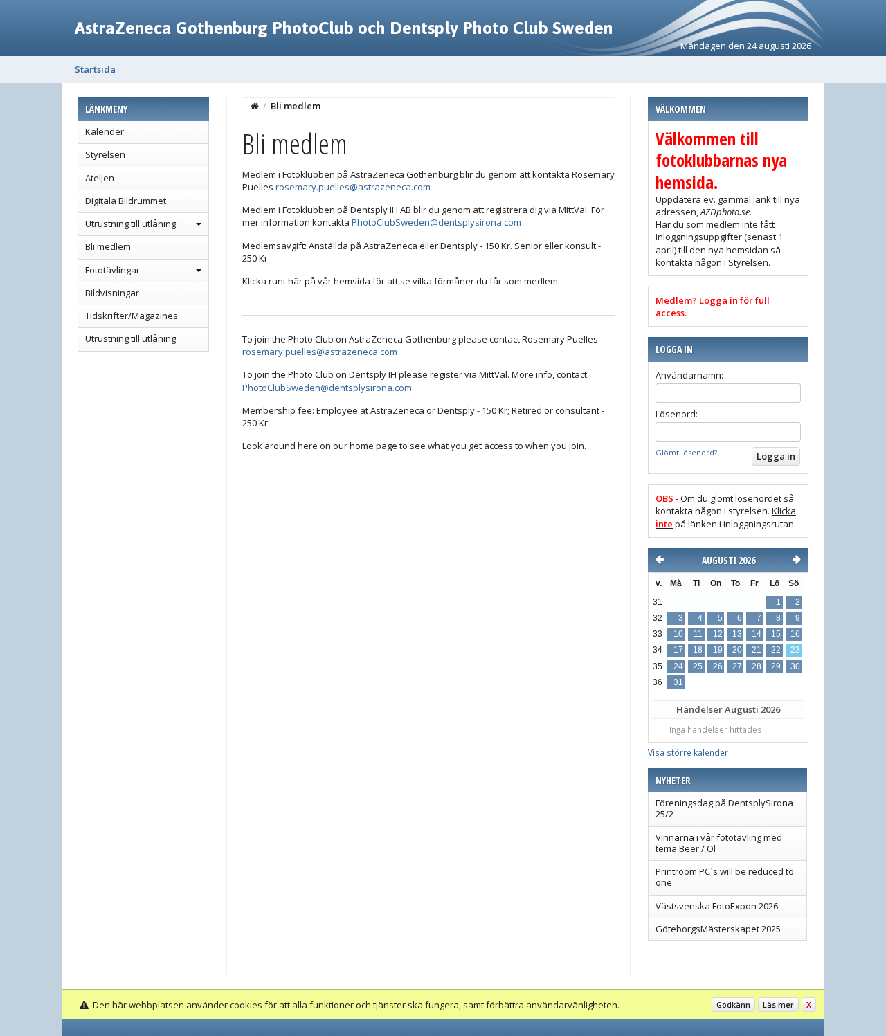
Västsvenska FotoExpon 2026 (717, 906)
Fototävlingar (112, 270)
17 (678, 650)
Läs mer (778, 1004)
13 (737, 634)
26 (718, 666)
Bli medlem (108, 246)
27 (737, 666)
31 (678, 682)
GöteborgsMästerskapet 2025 (718, 929)
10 (678, 634)
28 (756, 666)
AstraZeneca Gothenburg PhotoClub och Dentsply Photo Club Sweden (344, 27)
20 (737, 650)
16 (795, 634)
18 (698, 650)
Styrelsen (105, 154)
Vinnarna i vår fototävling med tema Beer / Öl (719, 843)
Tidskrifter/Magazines (131, 315)
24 (678, 666)
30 (795, 666)
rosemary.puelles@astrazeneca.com (353, 187)
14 (756, 634)
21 (756, 650)
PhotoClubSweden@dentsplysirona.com (436, 222)
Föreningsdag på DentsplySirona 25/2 (724, 808)
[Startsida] (255, 106)
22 (776, 650)
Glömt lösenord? (686, 452)
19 (718, 650)
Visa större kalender (688, 752)
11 (698, 634)
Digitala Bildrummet (125, 200)
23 (795, 650)
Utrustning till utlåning (130, 223)
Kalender (104, 131)
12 (718, 634)
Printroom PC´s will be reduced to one (725, 877)
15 (776, 634)
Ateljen (99, 178)
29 (776, 666)
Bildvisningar (112, 293)
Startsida (95, 69)
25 (698, 666)
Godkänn (733, 1004)
